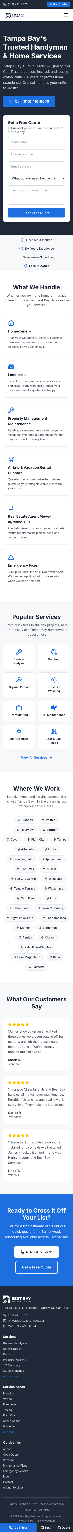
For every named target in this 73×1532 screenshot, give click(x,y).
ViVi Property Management (48, 1503)
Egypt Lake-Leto (22, 918)
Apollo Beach (54, 859)
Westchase (55, 888)
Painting (8, 1354)
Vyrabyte (50, 1520)
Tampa (62, 839)
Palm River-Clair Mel (38, 947)
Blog (6, 1476)
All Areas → (10, 1431)
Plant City (37, 839)
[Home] (14, 15)
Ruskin (51, 869)
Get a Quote (58, 4)
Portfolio (8, 1460)
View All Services (34, 757)
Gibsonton (28, 849)
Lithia (52, 849)
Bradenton (50, 927)
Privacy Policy (25, 1520)
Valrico (50, 820)
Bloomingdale (23, 859)
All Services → (12, 1376)
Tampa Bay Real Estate (36, 1509)
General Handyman (15, 1343)
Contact (8, 1482)
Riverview (27, 829)
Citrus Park (21, 908)
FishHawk (27, 869)
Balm (56, 957)
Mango (25, 927)
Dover (14, 839)
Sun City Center (25, 878)
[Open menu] (66, 15)
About (7, 1449)
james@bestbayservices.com (26, 1320)
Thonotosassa (56, 918)
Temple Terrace (24, 888)
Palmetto (39, 966)
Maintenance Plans (15, 1465)
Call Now (21, 1527)
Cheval (50, 937)
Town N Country (52, 908)
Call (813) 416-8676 (32, 101)
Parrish (27, 937)
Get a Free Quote (36, 213)
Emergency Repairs (15, 1471)
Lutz (53, 898)
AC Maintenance (13, 1370)
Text (48, 1527)
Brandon (27, 820)
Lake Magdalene (28, 957)
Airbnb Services (13, 1487)
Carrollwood (29, 898)
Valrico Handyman (20, 1503)
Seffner (52, 829)
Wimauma (55, 878)
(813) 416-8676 (39, 1252)
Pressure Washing (14, 1359)
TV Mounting (11, 1365)
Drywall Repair (12, 1348)
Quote (66, 1527)
